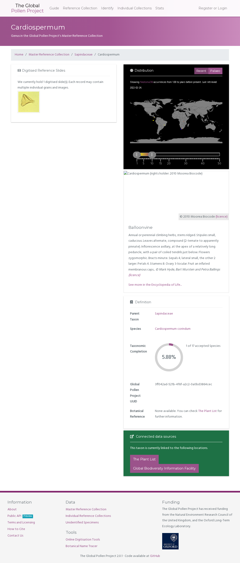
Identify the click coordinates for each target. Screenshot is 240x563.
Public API (20, 516)
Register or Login (213, 8)
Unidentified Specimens (82, 522)
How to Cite (16, 529)
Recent (201, 71)
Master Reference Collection (49, 54)
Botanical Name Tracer (81, 546)
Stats (159, 8)
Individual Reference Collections (88, 516)
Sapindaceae (84, 54)
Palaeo (215, 71)
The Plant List (207, 411)
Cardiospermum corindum (173, 329)
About (12, 509)
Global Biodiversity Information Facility (164, 468)
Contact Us (15, 535)
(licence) (222, 216)
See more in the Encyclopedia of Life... (155, 285)
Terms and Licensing (21, 522)
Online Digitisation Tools (83, 539)
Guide (54, 8)
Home (19, 54)
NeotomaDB (146, 82)
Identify (107, 8)
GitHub (155, 556)
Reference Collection (80, 8)
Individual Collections (134, 8)
